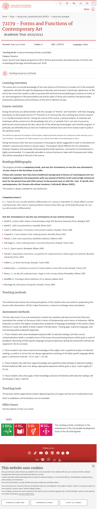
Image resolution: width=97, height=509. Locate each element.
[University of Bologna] (17, 6)
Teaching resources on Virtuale (22, 73)
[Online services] (74, 3)
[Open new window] (29, 453)
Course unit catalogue (60, 16)
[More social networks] (67, 453)
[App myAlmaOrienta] (48, 459)
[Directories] (67, 3)
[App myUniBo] (42, 459)
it (94, 3)
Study (12, 16)
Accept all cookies (73, 502)
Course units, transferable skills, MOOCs (33, 16)
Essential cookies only (15, 502)
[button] (64, 9)
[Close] (93, 466)
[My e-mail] (87, 3)
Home (4, 16)
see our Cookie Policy (26, 494)
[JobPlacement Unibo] (54, 459)
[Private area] (81, 3)
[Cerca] (60, 3)
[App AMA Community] (60, 459)
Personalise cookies (44, 502)
